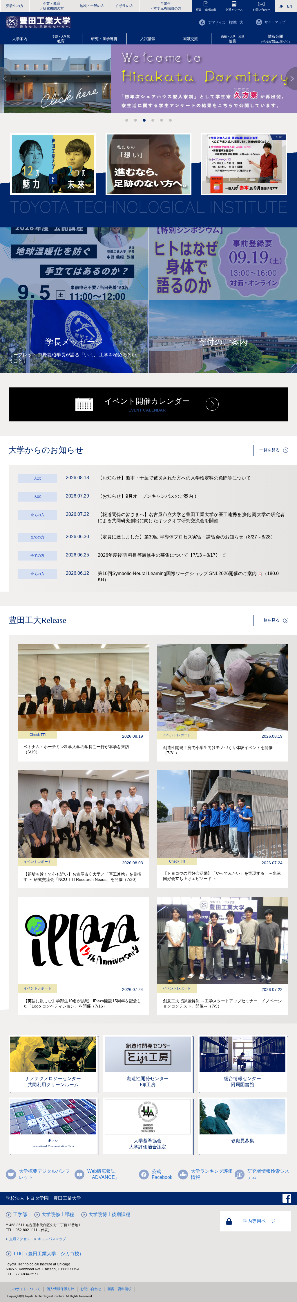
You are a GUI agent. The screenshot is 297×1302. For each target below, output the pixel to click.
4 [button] (152, 120)
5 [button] (161, 120)
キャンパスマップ (52, 1239)
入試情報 (147, 39)
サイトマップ (275, 22)
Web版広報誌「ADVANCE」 (103, 1174)
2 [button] (135, 120)
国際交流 (190, 39)
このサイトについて (24, 1289)
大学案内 (19, 39)
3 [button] (144, 120)
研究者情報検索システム (268, 1174)
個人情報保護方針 (60, 1289)
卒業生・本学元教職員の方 (165, 5)
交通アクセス (234, 9)
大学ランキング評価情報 (212, 1174)
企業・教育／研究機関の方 (51, 5)
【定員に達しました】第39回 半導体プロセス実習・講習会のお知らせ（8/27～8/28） (186, 536)
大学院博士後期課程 (109, 1214)
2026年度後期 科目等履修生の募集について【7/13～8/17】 (159, 555)
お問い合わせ (261, 9)
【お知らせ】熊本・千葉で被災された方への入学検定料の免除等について (174, 477)
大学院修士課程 (57, 1214)
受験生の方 (14, 6)
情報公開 (275, 38)
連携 (232, 39)
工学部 (20, 1214)
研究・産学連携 (104, 39)
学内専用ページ (259, 1221)
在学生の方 (124, 6)
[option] (148, 78)
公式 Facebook (162, 1174)
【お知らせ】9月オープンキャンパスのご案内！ (148, 496)
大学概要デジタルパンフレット (44, 1174)
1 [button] (126, 120)
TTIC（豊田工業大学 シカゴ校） (48, 1253)
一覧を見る (269, 450)
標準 (233, 22)
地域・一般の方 (92, 6)
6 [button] (170, 120)
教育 (61, 39)
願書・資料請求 (206, 9)
